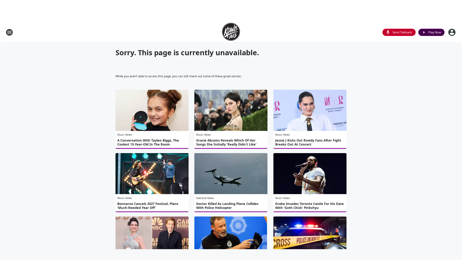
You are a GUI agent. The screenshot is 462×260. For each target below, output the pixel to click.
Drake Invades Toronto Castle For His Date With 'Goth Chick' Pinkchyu (309, 206)
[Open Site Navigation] (9, 32)
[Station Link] (231, 32)
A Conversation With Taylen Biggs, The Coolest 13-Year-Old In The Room (148, 142)
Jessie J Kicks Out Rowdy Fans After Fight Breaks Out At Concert (308, 142)
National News (205, 198)
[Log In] (452, 32)
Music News (124, 134)
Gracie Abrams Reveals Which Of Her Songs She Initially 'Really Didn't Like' (226, 142)
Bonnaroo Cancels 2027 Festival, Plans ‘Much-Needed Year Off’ (147, 206)
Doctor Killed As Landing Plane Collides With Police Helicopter (227, 206)
